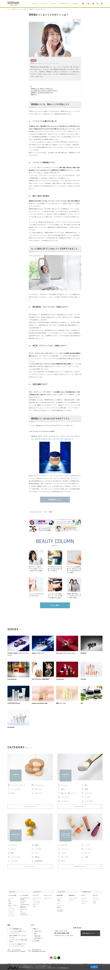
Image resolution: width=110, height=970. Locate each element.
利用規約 (47, 963)
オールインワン (11, 908)
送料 (35, 933)
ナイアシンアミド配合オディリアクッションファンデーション (18, 945)
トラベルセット (11, 913)
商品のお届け (37, 936)
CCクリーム (35, 904)
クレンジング (11, 898)
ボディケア (95, 898)
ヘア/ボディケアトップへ (79, 866)
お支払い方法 (37, 931)
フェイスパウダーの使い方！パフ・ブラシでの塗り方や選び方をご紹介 (55, 595)
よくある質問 (35, 940)
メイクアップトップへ (29, 806)
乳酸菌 (58, 900)
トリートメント (84, 901)
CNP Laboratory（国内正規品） (24, 899)
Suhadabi (22, 902)
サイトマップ (68, 963)
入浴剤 (94, 901)
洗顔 (9, 900)
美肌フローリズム (23, 909)
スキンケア (35, 3)
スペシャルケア (11, 915)
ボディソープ (96, 900)
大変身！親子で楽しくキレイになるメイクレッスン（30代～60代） (74, 595)
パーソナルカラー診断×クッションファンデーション (17, 932)
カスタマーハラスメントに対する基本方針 (34, 963)
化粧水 (9, 901)
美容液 (9, 903)
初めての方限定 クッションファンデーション (18, 936)
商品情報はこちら (54, 499)
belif (21, 911)
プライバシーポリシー (18, 963)
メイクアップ (44, 3)
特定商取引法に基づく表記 (57, 963)
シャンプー (83, 900)
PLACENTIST (23, 901)
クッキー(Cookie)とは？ (63, 967)
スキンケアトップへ (79, 806)
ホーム (8, 9)
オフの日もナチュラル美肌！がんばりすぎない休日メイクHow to (55, 568)
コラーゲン (59, 901)
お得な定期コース (38, 938)
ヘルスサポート (72, 900)
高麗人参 (59, 907)
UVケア (34, 906)
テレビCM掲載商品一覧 (15, 928)
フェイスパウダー (36, 902)
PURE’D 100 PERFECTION (23, 907)
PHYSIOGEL (23, 913)
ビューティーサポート (73, 898)
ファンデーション (36, 901)
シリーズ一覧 (74, 3)
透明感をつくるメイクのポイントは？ (37, 9)
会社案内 (9, 963)
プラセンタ (59, 898)
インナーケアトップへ (29, 866)
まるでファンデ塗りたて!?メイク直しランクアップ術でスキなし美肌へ (36, 568)
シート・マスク (11, 910)
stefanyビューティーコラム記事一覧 (20, 9)
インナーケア (53, 3)
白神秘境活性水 (60, 910)
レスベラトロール (60, 905)
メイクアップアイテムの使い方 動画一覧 (18, 940)
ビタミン (59, 903)
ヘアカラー (83, 903)
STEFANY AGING (23, 914)
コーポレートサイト (92, 963)
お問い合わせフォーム (88, 933)
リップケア (10, 912)
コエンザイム (60, 909)
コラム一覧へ (55, 605)
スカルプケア (84, 898)
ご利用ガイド (35, 928)
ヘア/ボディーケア (63, 3)
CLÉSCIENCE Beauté (24, 904)
